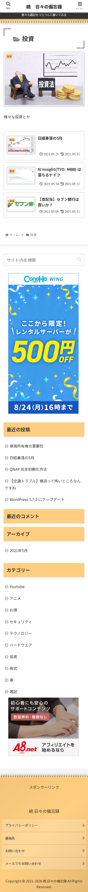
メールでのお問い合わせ (23, 863)
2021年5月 (19, 550)
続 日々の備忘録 (44, 6)
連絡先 (10, 838)
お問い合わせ (15, 850)
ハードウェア (21, 645)
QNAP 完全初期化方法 (28, 469)
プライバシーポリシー (21, 825)
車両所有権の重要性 (26, 446)
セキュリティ (21, 621)
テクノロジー (21, 633)
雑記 (13, 691)
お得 (13, 610)
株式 (13, 668)
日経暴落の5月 (22, 457)
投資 (13, 656)
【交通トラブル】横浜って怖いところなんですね (43, 484)
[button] (79, 259)
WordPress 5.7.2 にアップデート (37, 499)
